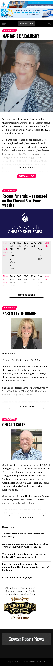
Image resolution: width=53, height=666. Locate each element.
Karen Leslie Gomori (5, 249)
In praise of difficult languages (17, 577)
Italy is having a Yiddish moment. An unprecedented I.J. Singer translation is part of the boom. (25, 567)
